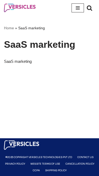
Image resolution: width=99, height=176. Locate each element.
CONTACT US (85, 157)
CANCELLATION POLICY (79, 163)
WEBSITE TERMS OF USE (45, 163)
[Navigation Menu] (78, 7)
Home (9, 28)
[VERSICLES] (20, 8)
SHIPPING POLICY (56, 170)
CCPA (36, 170)
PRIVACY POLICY (15, 163)
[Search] (89, 8)
